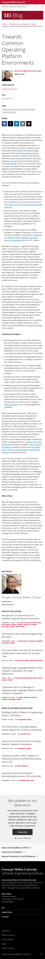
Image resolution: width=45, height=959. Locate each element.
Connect (5, 917)
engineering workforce (29, 153)
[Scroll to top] (42, 954)
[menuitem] (15, 6)
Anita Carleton (25, 623)
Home (4, 24)
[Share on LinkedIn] (16, 123)
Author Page (6, 602)
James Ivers (36, 623)
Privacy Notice (7, 939)
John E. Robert (17, 625)
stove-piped (19, 262)
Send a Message (7, 604)
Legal (4, 944)
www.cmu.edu (7, 948)
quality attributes (11, 404)
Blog (33, 24)
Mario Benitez (22, 766)
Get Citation (6, 99)
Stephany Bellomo (27, 780)
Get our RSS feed (23, 838)
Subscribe (22, 832)
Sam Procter (25, 734)
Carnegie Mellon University (19, 954)
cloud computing (35, 325)
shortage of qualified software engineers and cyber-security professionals (23, 237)
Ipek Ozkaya (6, 625)
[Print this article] (28, 123)
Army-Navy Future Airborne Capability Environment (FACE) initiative (21, 450)
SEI (3, 908)
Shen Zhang (20, 627)
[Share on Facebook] (4, 123)
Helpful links (7, 912)
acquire (14, 161)
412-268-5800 (7, 902)
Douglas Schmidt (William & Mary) (29, 660)
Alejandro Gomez (24, 720)
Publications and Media (19, 24)
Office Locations (8, 935)
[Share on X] (10, 123)
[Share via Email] (22, 123)
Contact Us (6, 931)
